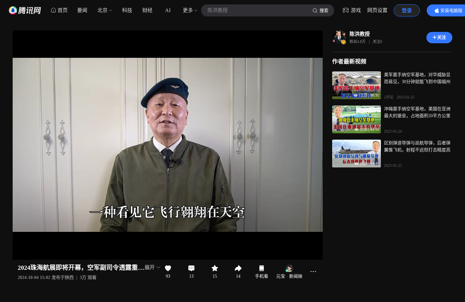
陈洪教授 (360, 34)
